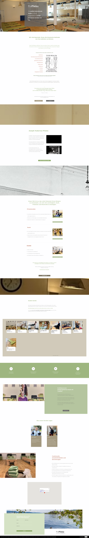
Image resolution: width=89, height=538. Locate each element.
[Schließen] (88, 536)
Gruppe (29, 245)
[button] (38, 100)
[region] (36, 438)
